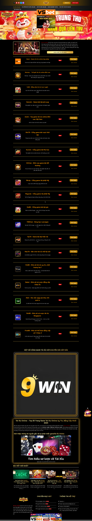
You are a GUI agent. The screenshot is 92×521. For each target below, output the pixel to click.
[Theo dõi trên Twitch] (23, 3)
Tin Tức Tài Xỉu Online (65, 7)
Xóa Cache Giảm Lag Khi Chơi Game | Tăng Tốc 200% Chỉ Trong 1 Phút (21, 482)
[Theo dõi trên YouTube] (19, 3)
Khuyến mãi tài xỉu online (28, 7)
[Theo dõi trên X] (14, 3)
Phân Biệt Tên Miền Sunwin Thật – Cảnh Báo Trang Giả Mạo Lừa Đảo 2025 (38, 482)
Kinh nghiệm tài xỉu (53, 7)
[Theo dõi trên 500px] (21, 3)
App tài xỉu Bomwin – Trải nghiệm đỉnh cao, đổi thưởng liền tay (54, 482)
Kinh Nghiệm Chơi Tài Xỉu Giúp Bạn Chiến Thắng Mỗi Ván (70, 482)
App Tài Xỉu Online (41, 7)
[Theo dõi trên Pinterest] (17, 3)
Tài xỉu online (16, 7)
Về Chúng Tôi (17, 9)
